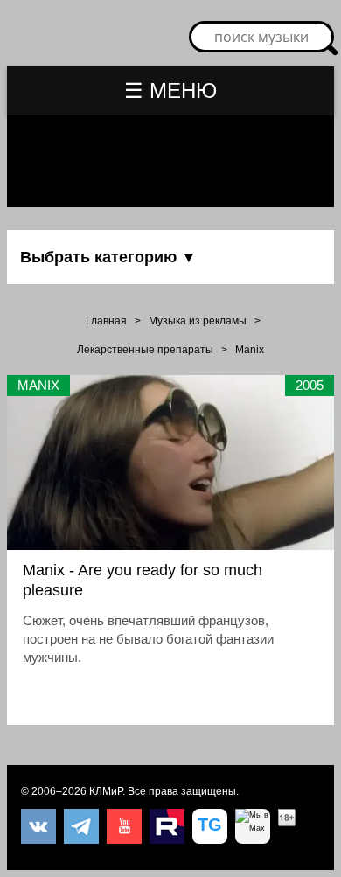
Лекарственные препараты (145, 350)
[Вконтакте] (38, 826)
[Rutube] (167, 826)
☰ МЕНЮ (170, 90)
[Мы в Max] (252, 826)
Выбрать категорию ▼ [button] (108, 257)
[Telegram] (81, 826)
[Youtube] (124, 826)
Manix (249, 350)
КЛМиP (105, 791)
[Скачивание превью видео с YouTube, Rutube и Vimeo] (209, 826)
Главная (106, 321)
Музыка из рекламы (198, 321)
